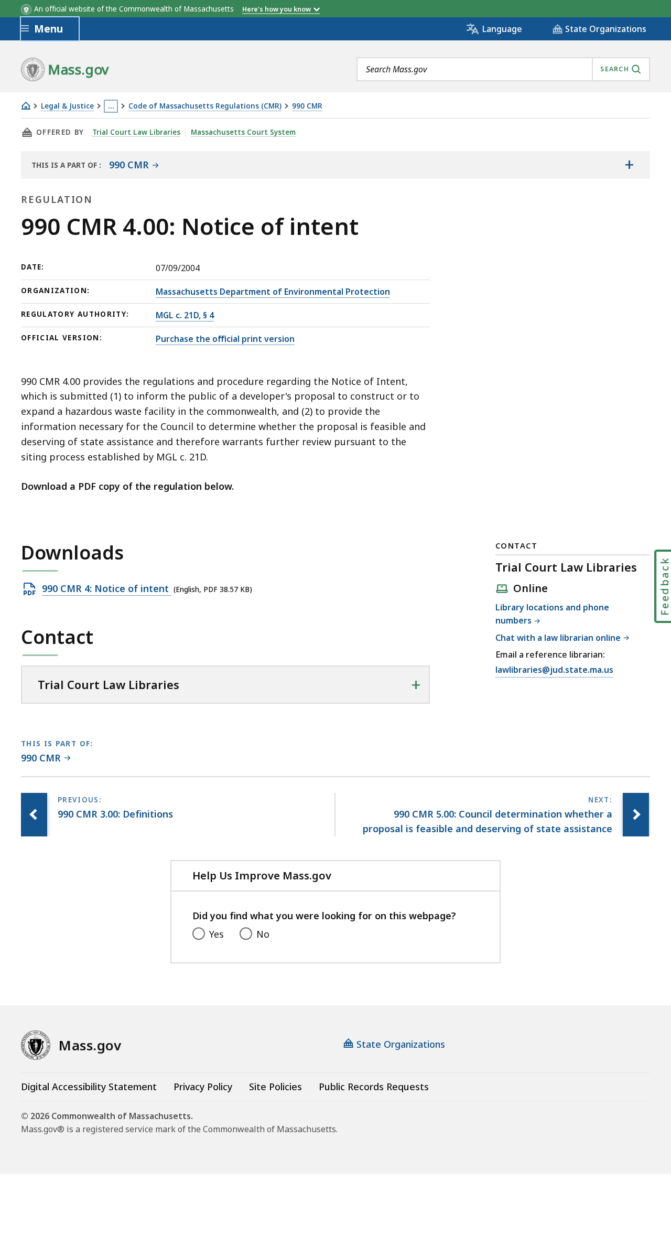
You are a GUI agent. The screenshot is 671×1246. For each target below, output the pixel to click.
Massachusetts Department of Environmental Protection (273, 291)
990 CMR (307, 106)
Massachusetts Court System (243, 132)
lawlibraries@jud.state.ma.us (554, 670)
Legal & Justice (67, 106)
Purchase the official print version (225, 339)
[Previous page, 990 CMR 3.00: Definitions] (34, 815)
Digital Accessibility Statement (89, 1086)
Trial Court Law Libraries (136, 132)
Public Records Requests (374, 1086)
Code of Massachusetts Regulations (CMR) (205, 106)
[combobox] (503, 69)
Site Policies (275, 1086)
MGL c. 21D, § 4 (185, 315)
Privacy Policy (203, 1086)
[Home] (25, 106)
